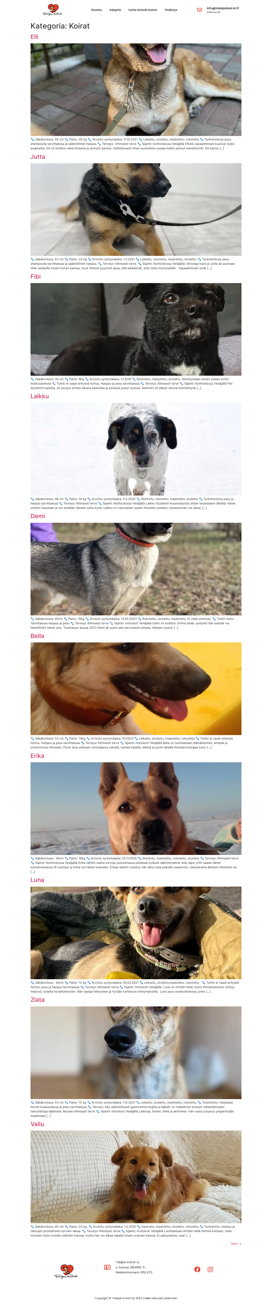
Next (236, 1243)
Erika (37, 755)
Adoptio (115, 10)
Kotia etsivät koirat (143, 10)
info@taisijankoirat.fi (223, 8)
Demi (38, 516)
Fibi (36, 276)
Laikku (40, 396)
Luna (37, 879)
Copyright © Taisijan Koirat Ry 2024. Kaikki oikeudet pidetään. (136, 1298)
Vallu (37, 1124)
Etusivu (96, 10)
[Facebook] (197, 1269)
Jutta (38, 156)
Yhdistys (170, 10)
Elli (34, 36)
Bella (37, 635)
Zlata (38, 999)
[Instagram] (210, 1269)
